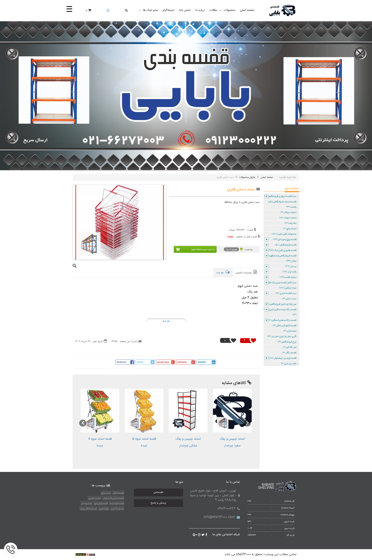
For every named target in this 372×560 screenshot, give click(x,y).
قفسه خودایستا (117, 503)
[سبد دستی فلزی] (119, 222)
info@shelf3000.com (219, 517)
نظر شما (166, 320)
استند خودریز (94, 498)
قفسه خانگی (118, 493)
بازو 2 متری (104, 508)
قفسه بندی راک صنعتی (113, 498)
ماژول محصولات (247, 177)
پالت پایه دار (86, 503)
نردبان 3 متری (117, 508)
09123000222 (226, 508)
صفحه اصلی (267, 177)
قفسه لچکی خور (101, 503)
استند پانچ (106, 493)
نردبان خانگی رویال (88, 508)
